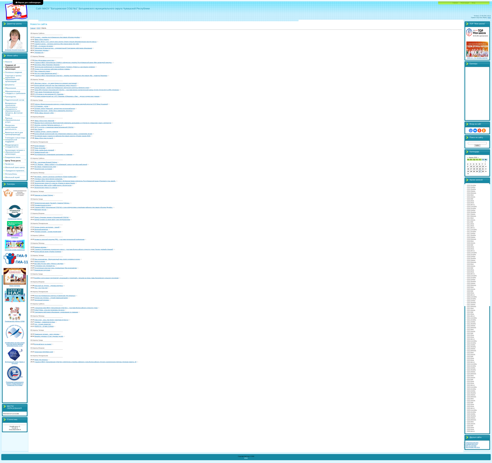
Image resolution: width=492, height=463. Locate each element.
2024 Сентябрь (472, 387)
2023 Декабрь (471, 369)
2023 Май (470, 356)
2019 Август (471, 273)
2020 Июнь (470, 293)
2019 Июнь (470, 269)
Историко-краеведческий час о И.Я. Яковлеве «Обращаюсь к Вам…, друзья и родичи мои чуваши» (67, 96)
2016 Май (470, 198)
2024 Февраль (471, 373)
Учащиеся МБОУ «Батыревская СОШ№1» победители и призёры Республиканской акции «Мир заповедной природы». (73, 62)
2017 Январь (471, 214)
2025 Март (470, 398)
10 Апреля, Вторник (37, 282)
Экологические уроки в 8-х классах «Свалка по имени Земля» (54, 183)
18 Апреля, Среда (36, 199)
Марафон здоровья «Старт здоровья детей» (48, 336)
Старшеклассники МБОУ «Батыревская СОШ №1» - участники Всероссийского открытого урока (66, 308)
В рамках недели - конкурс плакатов (46, 131)
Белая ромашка (39, 146)
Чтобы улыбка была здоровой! (44, 150)
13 (480, 166)
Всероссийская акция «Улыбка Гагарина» (47, 251)
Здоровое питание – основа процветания (47, 231)
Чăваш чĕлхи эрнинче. (41, 39)
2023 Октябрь (471, 366)
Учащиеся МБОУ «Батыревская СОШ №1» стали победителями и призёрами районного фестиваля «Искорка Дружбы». (73, 207)
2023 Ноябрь (471, 367)
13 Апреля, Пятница (37, 243)
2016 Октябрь (471, 208)
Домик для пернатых (41, 359)
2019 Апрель (471, 266)
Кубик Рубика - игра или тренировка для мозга (49, 310)
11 (474, 166)
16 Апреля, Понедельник (39, 223)
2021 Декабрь (471, 323)
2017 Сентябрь (472, 229)
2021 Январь (471, 304)
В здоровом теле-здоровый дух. (44, 266)
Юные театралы (14, 285)
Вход (473, 3)
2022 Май (470, 333)
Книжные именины (40, 247)
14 (483, 166)
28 (483, 171)
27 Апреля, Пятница (37, 56)
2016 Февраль (471, 193)
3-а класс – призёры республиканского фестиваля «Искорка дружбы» (57, 37)
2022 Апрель (471, 331)
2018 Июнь (470, 246)
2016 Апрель (471, 196)
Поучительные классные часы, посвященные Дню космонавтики (55, 268)
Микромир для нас (40, 209)
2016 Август (471, 204)
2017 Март (470, 218)
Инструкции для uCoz (473, 447)
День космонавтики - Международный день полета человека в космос (57, 259)
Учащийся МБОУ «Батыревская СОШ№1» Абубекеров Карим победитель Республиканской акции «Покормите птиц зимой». (75, 181)
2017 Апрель (471, 220)
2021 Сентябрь (472, 318)
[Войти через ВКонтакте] (475, 130)
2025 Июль (470, 406)
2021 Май (470, 312)
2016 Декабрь (471, 212)
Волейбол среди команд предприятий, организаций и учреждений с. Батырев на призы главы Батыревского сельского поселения (76, 278)
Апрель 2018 (473, 157)
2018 (38, 28)
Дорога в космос (39, 261)
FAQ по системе (471, 445)
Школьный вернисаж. (41, 229)
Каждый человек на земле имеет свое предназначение (52, 219)
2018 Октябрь (471, 254)
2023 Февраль (471, 350)
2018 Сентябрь (472, 252)
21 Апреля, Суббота (37, 158)
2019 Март (470, 264)
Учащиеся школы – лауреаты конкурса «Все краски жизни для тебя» (56, 44)
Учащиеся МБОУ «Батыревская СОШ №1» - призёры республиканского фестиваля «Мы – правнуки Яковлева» (70, 75)
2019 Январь (471, 260)
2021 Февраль (471, 306)
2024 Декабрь (471, 392)
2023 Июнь (470, 358)
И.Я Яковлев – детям (41, 106)
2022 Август (471, 339)
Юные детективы (39, 148)
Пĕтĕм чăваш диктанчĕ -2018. (44, 113)
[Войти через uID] (471, 130)
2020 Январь (471, 283)
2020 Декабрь (471, 302)
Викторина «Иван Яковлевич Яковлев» (47, 64)
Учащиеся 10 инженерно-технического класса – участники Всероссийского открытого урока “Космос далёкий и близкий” (73, 249)
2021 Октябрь (471, 319)
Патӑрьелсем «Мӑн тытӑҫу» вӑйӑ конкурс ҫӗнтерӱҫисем (52, 185)
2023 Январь (471, 348)
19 (477, 169)
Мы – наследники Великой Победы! (45, 162)
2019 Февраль (471, 262)
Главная (455, 3)
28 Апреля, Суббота (37, 33)
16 (468, 169)
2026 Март (470, 421)
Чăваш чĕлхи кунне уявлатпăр (44, 120)
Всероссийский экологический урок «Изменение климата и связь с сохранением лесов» (63, 133)
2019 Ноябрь (471, 279)
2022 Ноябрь (471, 344)
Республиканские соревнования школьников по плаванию (53, 154)
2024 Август (471, 385)
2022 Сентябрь (472, 341)
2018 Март (470, 241)
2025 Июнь (470, 404)
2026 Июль (470, 429)
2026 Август (471, 431)
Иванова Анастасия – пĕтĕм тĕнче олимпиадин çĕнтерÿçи (53, 110)
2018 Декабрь (471, 258)
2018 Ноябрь (471, 256)
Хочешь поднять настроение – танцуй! (46, 227)
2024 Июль (470, 383)
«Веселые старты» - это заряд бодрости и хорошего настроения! (55, 83)
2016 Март (470, 195)
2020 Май (470, 291)
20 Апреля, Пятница (37, 172)
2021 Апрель (471, 310)
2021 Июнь (470, 314)
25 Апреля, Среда (36, 100)
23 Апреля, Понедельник (39, 142)
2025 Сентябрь (472, 410)
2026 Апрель (471, 423)
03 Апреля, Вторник (37, 348)
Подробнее (14, 237)
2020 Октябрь (471, 298)
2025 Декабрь (471, 416)
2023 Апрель (471, 354)
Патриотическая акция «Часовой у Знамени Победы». (52, 203)
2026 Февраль (471, 419)
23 (468, 171)
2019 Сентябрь (472, 275)
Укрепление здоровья (41, 50)
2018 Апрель (471, 243)
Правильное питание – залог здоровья (46, 334)
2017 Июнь (470, 223)
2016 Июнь (470, 200)
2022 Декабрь (471, 346)
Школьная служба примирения (15, 250)
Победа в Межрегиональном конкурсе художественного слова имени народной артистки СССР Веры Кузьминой (71, 104)
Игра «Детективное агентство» (44, 60)
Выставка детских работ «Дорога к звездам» (48, 263)
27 (480, 171)
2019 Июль (470, 271)
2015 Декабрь (471, 189)
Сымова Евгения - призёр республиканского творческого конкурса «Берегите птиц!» (61, 87)
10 (471, 166)
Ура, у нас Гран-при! (41, 288)
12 (477, 166)
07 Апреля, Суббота (37, 304)
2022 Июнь (470, 335)
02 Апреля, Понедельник (39, 355)
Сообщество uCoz (472, 444)
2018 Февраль (471, 239)
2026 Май (470, 425)
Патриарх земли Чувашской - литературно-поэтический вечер (54, 108)
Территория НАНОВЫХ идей (43, 352)
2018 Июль (470, 248)
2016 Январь (471, 191)
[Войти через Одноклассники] (484, 130)
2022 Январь (471, 325)
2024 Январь (471, 371)
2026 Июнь (470, 427)
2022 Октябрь (471, 343)
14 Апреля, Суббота (37, 235)
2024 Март (470, 375)
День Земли (38, 129)
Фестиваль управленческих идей (45, 166)
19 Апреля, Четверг (37, 191)
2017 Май (470, 221)
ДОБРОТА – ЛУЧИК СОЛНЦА (44, 326)
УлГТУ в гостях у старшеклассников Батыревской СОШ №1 (54, 127)
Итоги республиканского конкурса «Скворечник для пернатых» (54, 295)
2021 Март (470, 308)
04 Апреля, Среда (36, 340)
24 (471, 171)
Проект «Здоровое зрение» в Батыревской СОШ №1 (51, 217)
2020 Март (470, 287)
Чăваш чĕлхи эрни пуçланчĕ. (43, 138)
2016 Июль (470, 202)
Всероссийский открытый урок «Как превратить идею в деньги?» (55, 85)
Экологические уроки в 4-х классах (45, 187)
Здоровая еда (38, 52)
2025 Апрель (471, 400)
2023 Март (470, 352)
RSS (489, 17)
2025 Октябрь (471, 412)
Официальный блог (472, 442)
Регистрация (465, 3)
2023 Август (471, 362)
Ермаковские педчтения (42, 270)
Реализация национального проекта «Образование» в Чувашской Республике (15, 383)
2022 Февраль (471, 327)
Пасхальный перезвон (41, 300)
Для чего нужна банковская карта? (45, 73)
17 (471, 169)
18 (474, 169)
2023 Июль (470, 360)
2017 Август (471, 227)
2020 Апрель (471, 289)
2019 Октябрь (471, 277)
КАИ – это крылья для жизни (43, 46)
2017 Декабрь (471, 235)
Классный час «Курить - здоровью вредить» (48, 285)
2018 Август (471, 250)
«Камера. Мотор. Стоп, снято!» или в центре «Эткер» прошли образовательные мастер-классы (65, 41)
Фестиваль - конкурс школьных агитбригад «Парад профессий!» (55, 176)
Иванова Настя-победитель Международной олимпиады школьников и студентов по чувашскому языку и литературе (72, 123)
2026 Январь (471, 417)
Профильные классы (15, 219)
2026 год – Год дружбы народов (477, 58)
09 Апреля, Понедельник (39, 291)
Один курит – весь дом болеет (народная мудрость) (51, 320)
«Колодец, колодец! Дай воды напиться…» (48, 125)
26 (477, 171)
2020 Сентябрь (472, 296)
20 (480, 169)
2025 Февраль (471, 396)
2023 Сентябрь (472, 364)
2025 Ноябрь (471, 414)
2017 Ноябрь (471, 233)
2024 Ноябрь (471, 391)
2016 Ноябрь (471, 210)
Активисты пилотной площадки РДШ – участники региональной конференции (59, 239)
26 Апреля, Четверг (37, 79)
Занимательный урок (41, 152)
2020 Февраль (471, 285)
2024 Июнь (470, 381)
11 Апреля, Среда (36, 274)
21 (483, 169)
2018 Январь (471, 237)
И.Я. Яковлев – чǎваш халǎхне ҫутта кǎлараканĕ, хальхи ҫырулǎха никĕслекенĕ (60, 164)
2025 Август (471, 408)
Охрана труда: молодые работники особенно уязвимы (52, 69)
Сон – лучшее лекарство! (42, 324)
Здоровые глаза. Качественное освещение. (48, 179)
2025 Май (470, 402)
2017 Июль (470, 225)
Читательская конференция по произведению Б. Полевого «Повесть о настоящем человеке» (64, 67)
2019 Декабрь (471, 281)
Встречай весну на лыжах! (43, 344)
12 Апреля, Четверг (37, 255)
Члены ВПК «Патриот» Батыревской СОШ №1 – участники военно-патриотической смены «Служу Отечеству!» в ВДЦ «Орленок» (76, 90)
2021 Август (471, 316)
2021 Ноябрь (471, 321)
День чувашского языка (42, 71)
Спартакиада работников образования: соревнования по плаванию (56, 312)
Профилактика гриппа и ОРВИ (15, 321)
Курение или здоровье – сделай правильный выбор (51, 298)
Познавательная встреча (42, 205)
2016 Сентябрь (472, 206)
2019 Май (470, 268)
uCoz (246, 458)
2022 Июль (470, 337)
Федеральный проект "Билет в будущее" (15, 362)
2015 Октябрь (471, 185)
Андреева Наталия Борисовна (15, 50)
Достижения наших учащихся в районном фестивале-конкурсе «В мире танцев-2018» (62, 136)
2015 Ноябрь (471, 187)
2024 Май (470, 379)
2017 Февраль (471, 216)
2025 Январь (471, 394)
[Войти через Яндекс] (479, 130)
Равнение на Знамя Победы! (43, 195)
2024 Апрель (471, 377)
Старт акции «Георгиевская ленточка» (46, 92)
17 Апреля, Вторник (37, 213)
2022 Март (470, 329)
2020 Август (471, 294)
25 (474, 171)
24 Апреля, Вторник (37, 116)
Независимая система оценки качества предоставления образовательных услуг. (15, 344)
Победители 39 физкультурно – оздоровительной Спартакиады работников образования (63, 48)
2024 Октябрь (471, 389)
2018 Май (470, 245)
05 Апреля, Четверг (37, 330)
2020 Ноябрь (471, 300)
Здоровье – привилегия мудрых (44, 322)
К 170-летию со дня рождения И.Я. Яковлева (48, 94)
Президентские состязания (43, 169)
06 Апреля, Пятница (37, 316)
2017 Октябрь (471, 231)
